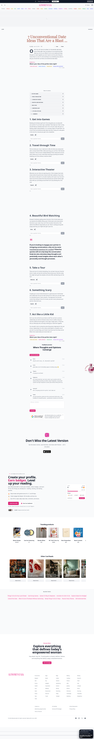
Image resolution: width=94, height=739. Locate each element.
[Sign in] (92, 5)
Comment (32, 410)
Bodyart (36, 678)
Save (57, 46)
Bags (88, 8)
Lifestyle (33, 8)
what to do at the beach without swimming (31, 598)
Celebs (38, 8)
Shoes (36, 693)
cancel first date (12, 598)
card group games (33, 596)
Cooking (65, 8)
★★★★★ (90, 29)
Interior (79, 8)
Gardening (70, 8)
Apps (46, 675)
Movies (68, 688)
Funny (42, 8)
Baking (68, 675)
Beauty (78, 675)
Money (57, 688)
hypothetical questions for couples (42, 249)
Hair (15, 8)
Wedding (55, 8)
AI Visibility (54, 706)
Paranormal (47, 691)
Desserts (79, 678)
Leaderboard (69, 498)
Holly (32, 46)
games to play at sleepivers (47, 596)
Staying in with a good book (58, 66)
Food (26, 8)
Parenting (58, 691)
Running (79, 691)
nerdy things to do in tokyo (52, 598)
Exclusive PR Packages (57, 709)
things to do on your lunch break (17, 596)
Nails (36, 691)
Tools (36, 698)
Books (46, 678)
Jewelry (91, 8)
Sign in (32, 506)
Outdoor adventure (42, 66)
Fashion (45, 8)
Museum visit (49, 66)
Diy (46, 680)
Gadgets (75, 8)
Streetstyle (50, 8)
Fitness (29, 8)
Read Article (20, 581)
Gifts (68, 683)
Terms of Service (38, 711)
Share (62, 46)
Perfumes (3, 8)
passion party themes (68, 598)
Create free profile (13, 503)
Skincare (8, 8)
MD (41, 46)
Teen (36, 696)
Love (12, 8)
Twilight (57, 696)
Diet (35, 680)
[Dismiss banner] (63, 415)
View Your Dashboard (27, 503)
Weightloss (61, 8)
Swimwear (79, 693)
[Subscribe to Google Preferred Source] (37, 416)
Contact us (37, 706)
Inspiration (47, 685)
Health (18, 8)
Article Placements (73, 706)
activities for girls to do (63, 596)
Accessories (37, 675)
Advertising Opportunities (40, 709)
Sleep (57, 693)
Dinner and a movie (33, 66)
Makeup (84, 8)
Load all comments (34, 355)
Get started (82, 498)
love (3, 29)
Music (22, 8)
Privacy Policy (72, 709)
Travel (46, 696)
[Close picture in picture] (80, 730)
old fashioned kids (81, 598)
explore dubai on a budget (78, 596)
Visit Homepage (47, 662)
